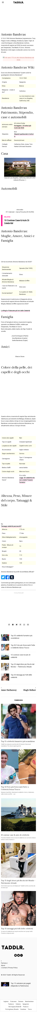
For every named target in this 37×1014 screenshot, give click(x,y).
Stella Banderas (17, 340)
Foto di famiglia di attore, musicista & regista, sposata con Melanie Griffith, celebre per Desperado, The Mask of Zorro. (16, 324)
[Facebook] (9, 624)
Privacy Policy (13, 968)
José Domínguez (17, 336)
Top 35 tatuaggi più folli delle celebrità (17, 928)
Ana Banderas (17, 338)
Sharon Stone (19, 356)
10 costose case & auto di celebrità (15, 835)
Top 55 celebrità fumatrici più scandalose (18, 741)
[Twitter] (16, 624)
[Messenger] (12, 624)
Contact (4, 968)
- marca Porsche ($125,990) (20, 212)
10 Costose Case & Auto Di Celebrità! (16, 222)
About (3, 965)
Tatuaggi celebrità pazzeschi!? (11, 526)
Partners (4, 963)
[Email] (28, 624)
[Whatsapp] (24, 624)
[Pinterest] (20, 624)
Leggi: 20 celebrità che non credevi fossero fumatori (27, 480)
